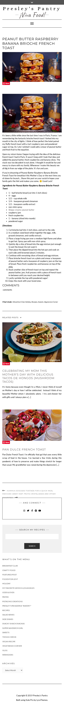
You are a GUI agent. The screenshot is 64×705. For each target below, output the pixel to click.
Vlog (4, 650)
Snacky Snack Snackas (13, 623)
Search (32, 546)
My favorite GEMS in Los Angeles (18, 588)
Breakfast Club (18, 302)
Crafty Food (8, 570)
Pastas (5, 597)
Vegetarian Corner (51, 302)
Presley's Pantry (32, 8)
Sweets (40, 302)
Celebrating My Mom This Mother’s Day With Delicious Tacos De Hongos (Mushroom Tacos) (28, 376)
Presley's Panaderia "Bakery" (16, 606)
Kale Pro (29, 700)
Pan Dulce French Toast (24, 449)
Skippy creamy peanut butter (21, 210)
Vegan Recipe (8, 641)
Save (7, 83)
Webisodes (7, 655)
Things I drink (9, 637)
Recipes (34, 302)
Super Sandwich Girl (12, 628)
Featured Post (9, 574)
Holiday (28, 302)
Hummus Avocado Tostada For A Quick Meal (30, 491)
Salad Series (8, 615)
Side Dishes (7, 619)
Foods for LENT (10, 579)
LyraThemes (42, 700)
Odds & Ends (8, 592)
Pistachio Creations (12, 601)
